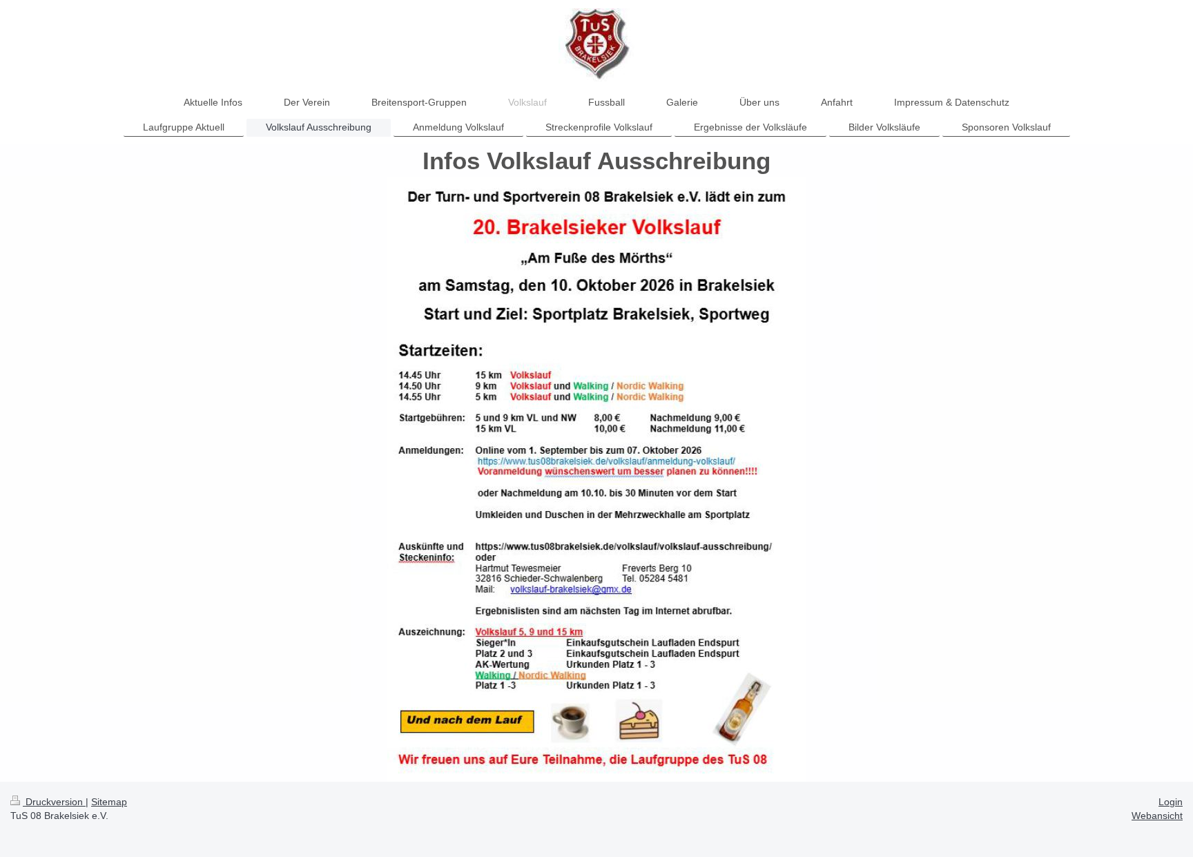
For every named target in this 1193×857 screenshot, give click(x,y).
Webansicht (1157, 815)
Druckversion (54, 801)
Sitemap (109, 801)
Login (1170, 801)
